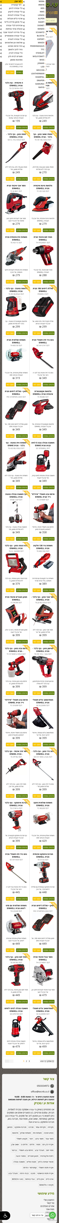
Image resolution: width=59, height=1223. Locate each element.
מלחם (32, 1144)
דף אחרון (50, 1061)
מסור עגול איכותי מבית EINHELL (43, 958)
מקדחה (50, 1127)
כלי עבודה (33, 1109)
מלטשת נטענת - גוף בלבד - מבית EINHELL (16, 289)
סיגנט (33, 1173)
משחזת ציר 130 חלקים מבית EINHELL (43, 547)
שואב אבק (15, 1144)
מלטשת (15, 1133)
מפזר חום (49, 1150)
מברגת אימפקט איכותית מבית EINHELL (43, 855)
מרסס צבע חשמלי (26, 1150)
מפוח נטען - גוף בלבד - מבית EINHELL (16, 135)
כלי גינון (41, 1116)
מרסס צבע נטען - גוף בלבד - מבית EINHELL (16, 649)
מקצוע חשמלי (22, 1138)
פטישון (9, 1127)
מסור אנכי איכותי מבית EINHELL (16, 187)
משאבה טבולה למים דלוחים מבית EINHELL (16, 1009)
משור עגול (49, 1138)
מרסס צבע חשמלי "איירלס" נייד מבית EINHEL (43, 495)
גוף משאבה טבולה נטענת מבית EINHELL (16, 495)
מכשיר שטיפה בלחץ (45, 1161)
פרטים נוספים (22, 72)
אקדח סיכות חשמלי (46, 1167)
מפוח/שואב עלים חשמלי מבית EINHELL (43, 701)
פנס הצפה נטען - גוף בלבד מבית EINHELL (16, 547)
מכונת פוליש (31, 1161)
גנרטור (14, 1150)
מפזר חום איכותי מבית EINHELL (43, 238)
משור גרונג (39, 1138)
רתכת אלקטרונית (46, 1156)
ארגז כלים (49, 1179)
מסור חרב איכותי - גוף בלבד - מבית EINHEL (16, 752)
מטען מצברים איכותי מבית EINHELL (16, 598)
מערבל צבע (39, 1150)
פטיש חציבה (48, 1133)
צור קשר (50, 1202)
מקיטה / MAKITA (46, 1185)
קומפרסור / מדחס (30, 1167)
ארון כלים (40, 1179)
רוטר (31, 1138)
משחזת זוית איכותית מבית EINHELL (16, 238)
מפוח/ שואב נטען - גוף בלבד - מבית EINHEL (42, 135)
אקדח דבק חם (47, 1144)
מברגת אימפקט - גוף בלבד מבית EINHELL (16, 804)
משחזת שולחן (25, 1133)
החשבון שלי (49, 1199)
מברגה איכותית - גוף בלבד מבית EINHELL (16, 84)
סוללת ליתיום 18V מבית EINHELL (43, 289)
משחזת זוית (37, 1133)
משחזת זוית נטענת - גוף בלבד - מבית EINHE (16, 444)
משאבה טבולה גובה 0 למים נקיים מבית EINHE (42, 444)
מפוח (38, 1144)
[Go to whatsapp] (52, 1215)
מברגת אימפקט (20, 1127)
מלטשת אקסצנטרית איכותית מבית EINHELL (43, 392)
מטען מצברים (33, 1156)
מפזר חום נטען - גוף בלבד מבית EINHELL (16, 958)
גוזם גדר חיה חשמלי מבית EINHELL (43, 341)
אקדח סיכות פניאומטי (45, 1173)
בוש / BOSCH (17, 1179)
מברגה (30, 1127)
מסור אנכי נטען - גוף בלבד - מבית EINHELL (43, 598)
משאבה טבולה (19, 1161)
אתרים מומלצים (47, 1206)
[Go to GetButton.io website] (52, 1220)
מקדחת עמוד (41, 1127)
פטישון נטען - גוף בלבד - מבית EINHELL (43, 649)
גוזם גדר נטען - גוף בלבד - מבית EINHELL (43, 752)
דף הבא (43, 1061)
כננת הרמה (24, 1173)
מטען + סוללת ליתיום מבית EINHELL (16, 392)
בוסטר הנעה (21, 1156)
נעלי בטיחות (30, 1179)
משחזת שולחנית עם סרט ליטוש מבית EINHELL (16, 907)
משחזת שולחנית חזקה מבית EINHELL (42, 804)
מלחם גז (24, 1144)
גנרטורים (36, 1122)
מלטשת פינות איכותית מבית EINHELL (42, 187)
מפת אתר (50, 1209)
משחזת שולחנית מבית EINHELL (16, 341)
